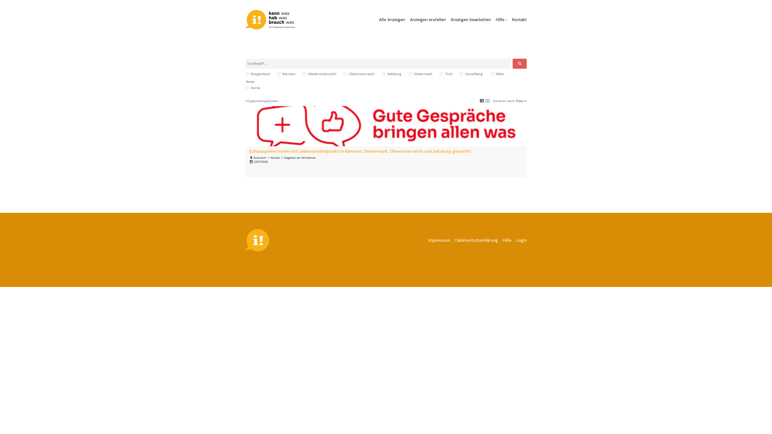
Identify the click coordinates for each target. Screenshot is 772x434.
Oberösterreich (361, 74)
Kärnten (288, 74)
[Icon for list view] (482, 101)
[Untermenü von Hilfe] (506, 20)
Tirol (448, 74)
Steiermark (423, 74)
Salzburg (394, 74)
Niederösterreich (322, 74)
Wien (500, 74)
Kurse (255, 87)
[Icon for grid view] (488, 101)
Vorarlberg (474, 74)
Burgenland (260, 74)
